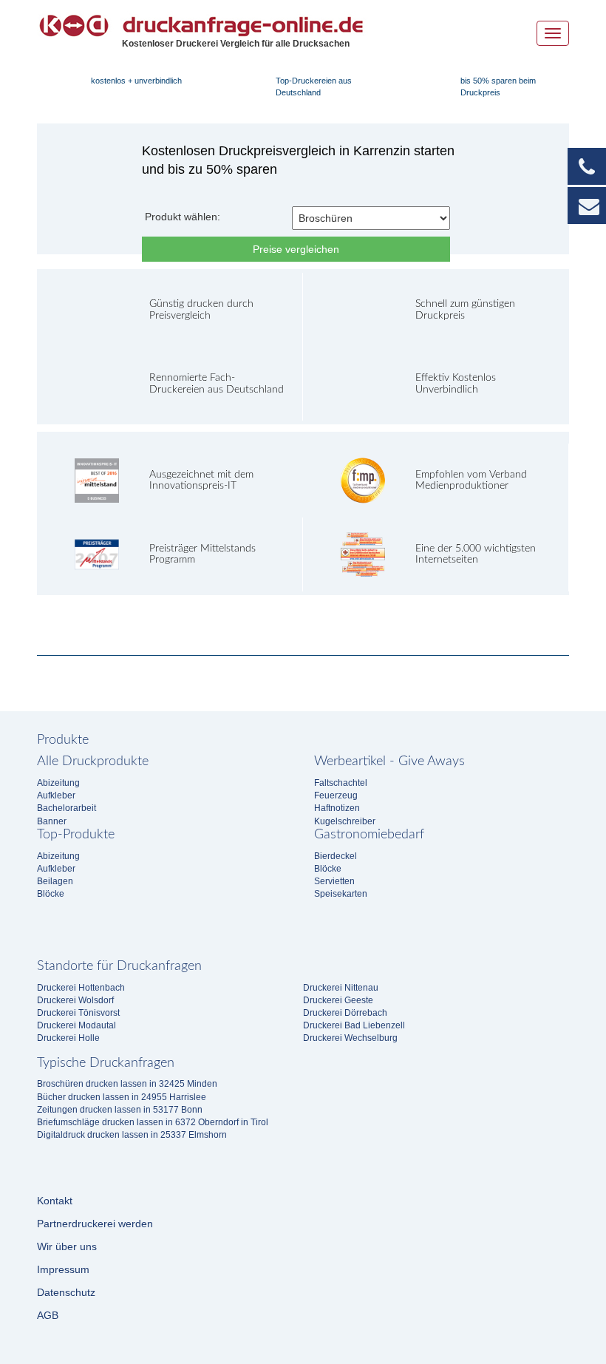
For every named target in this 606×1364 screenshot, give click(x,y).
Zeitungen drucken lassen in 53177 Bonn (119, 1110)
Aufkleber (56, 795)
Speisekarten (340, 894)
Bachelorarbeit (66, 808)
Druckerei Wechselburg (350, 1038)
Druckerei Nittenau (340, 988)
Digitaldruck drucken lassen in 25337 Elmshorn (132, 1135)
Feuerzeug (336, 795)
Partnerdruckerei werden (95, 1223)
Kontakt (54, 1201)
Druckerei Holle (68, 1038)
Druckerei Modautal (76, 1025)
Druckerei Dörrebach (345, 1013)
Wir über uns (67, 1246)
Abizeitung (58, 783)
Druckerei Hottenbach (81, 988)
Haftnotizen (337, 808)
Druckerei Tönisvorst (78, 1013)
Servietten (334, 881)
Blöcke (50, 894)
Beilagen (55, 881)
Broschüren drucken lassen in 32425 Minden (127, 1084)
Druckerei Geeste (338, 1000)
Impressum (63, 1269)
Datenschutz (66, 1292)
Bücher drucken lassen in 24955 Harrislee (121, 1097)
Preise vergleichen (296, 249)
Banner (52, 821)
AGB (47, 1315)
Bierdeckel (335, 856)
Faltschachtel (340, 783)
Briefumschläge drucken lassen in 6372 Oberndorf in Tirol (152, 1122)
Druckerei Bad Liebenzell (354, 1025)
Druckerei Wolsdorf (75, 1000)
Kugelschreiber (344, 821)
